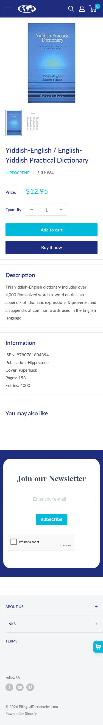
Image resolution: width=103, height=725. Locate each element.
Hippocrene (17, 173)
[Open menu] (8, 9)
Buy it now (51, 247)
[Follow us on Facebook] (9, 687)
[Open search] (71, 9)
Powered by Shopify (21, 713)
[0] (93, 8)
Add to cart (52, 229)
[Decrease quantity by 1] (32, 209)
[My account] (82, 9)
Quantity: (14, 209)
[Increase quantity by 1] (61, 209)
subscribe (51, 519)
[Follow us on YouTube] (20, 687)
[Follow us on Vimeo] (30, 687)
